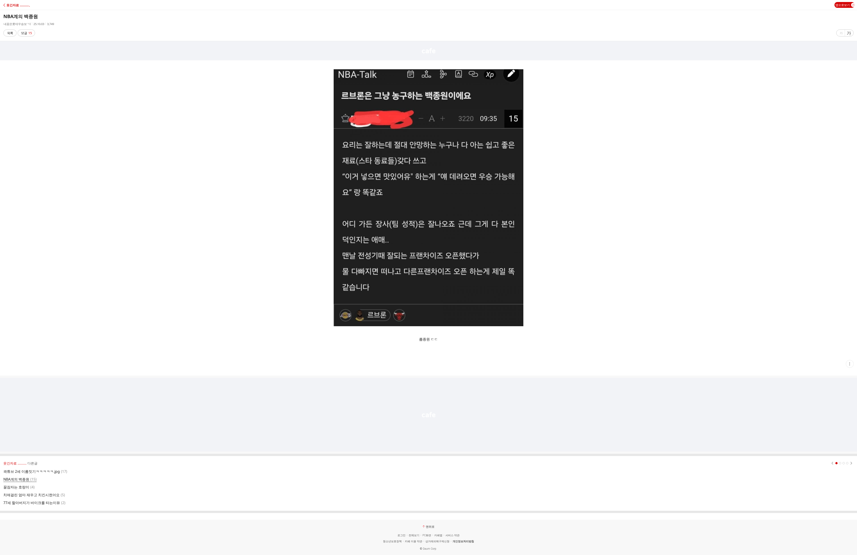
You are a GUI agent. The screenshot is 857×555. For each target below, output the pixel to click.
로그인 (401, 535)
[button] (23, 5)
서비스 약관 (452, 535)
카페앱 (438, 535)
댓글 (26, 33)
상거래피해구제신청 (437, 541)
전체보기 (414, 535)
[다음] (851, 463)
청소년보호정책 (392, 541)
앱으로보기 (842, 5)
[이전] (832, 463)
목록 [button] (10, 33)
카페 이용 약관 (413, 541)
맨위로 (430, 527)
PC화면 (426, 535)
